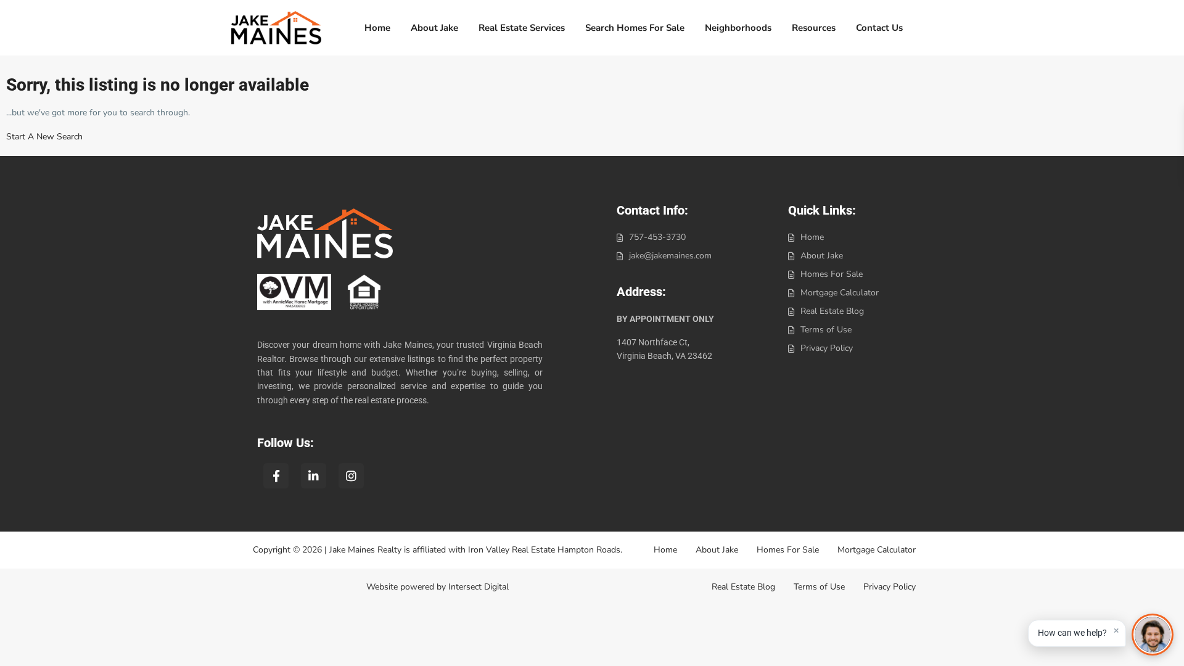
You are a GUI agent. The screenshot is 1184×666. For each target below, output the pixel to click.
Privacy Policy (826, 348)
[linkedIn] (313, 475)
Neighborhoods (738, 28)
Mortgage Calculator (839, 292)
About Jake (434, 28)
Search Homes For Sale (634, 28)
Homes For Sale (831, 274)
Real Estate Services (522, 28)
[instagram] (351, 475)
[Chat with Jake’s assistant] (1152, 634)
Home (377, 28)
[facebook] (276, 475)
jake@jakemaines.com (670, 255)
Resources (814, 28)
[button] (1077, 633)
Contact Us (879, 28)
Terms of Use (826, 329)
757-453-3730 (657, 237)
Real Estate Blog (832, 311)
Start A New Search (44, 136)
